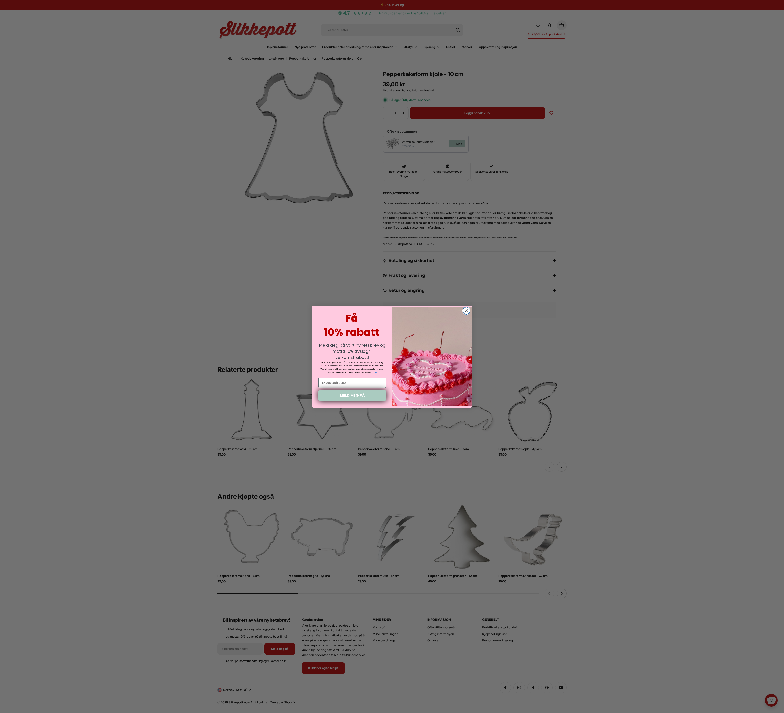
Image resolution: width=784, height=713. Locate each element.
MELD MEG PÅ (352, 395)
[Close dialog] (466, 310)
